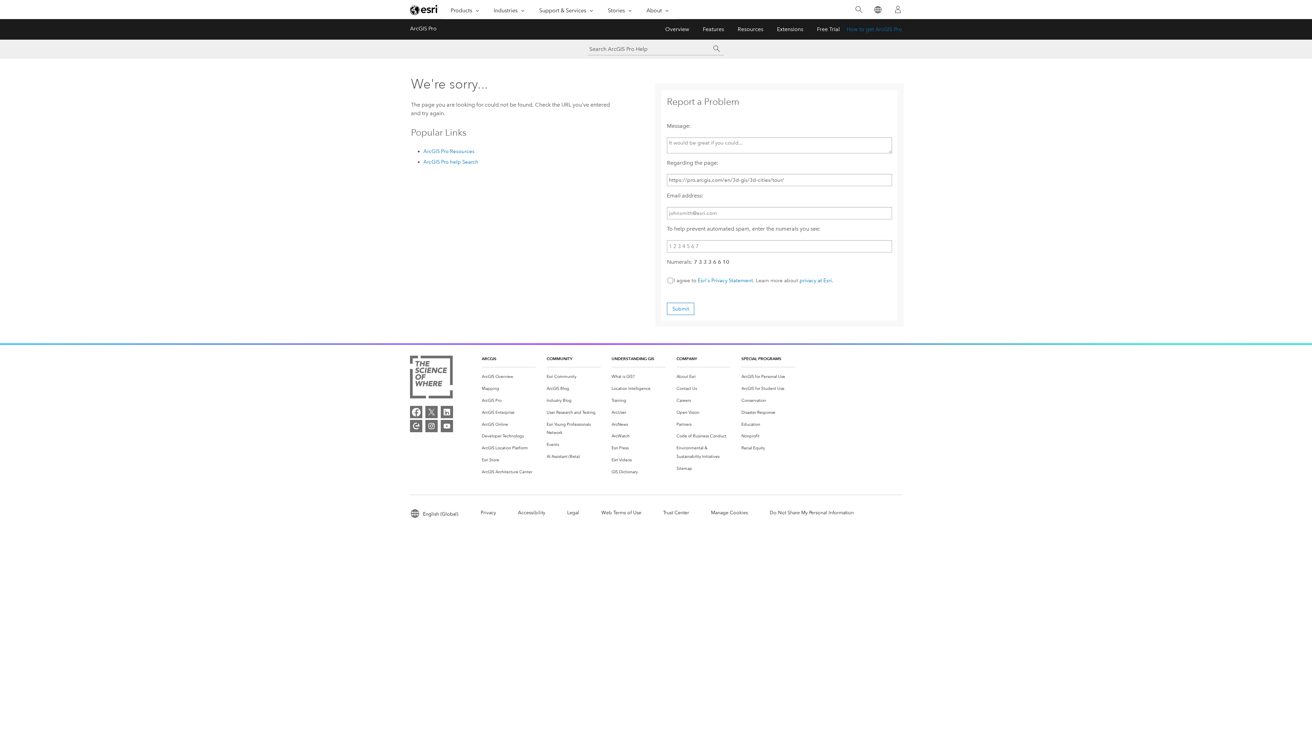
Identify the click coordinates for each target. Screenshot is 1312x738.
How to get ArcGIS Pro (874, 29)
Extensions (790, 29)
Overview (677, 29)
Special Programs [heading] (761, 358)
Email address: (685, 195)
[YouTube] (447, 426)
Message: (679, 126)
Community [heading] (559, 358)
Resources (750, 29)
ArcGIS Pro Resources (449, 151)
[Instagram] (431, 426)
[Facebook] (416, 412)
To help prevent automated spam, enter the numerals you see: (744, 229)
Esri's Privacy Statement (725, 280)
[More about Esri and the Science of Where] (431, 378)
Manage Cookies (729, 513)
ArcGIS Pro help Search (450, 162)
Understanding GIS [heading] (633, 358)
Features (713, 29)
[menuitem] (509, 377)
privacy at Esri (816, 280)
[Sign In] (898, 9)
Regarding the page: (693, 163)
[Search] (858, 9)
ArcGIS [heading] (489, 358)
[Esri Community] (416, 426)
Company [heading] (686, 358)
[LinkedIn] (447, 412)
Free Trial (828, 29)
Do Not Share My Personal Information (812, 513)
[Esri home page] (424, 9)
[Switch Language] (877, 9)
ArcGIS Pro (423, 28)
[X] (431, 412)
